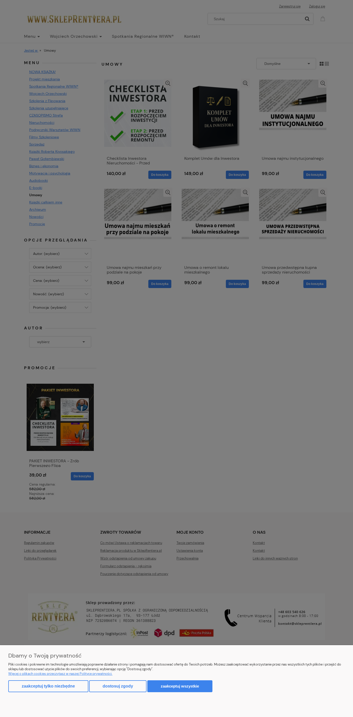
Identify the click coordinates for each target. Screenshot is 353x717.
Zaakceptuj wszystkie (180, 686)
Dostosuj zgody (118, 686)
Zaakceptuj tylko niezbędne (48, 686)
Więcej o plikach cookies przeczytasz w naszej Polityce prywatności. (60, 673)
